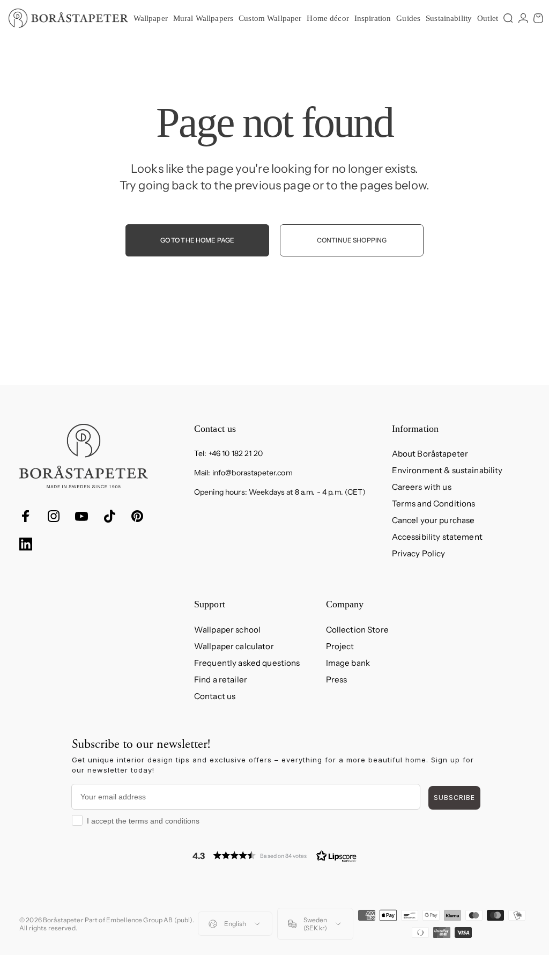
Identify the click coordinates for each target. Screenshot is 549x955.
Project (340, 646)
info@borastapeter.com (252, 473)
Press (336, 679)
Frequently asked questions (247, 663)
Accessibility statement (437, 537)
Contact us (214, 696)
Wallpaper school (227, 630)
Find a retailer (220, 679)
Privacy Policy (419, 553)
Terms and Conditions (434, 503)
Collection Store (357, 630)
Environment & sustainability (447, 470)
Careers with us (421, 487)
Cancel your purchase (433, 520)
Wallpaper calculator (234, 646)
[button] (274, 855)
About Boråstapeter (430, 454)
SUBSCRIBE (454, 798)
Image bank (348, 663)
